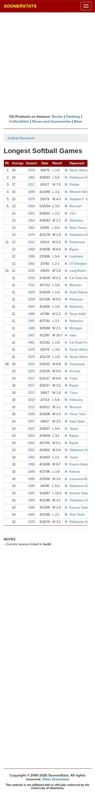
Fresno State (78, 464)
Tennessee (77, 242)
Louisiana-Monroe (81, 479)
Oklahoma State (80, 177)
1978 (31, 349)
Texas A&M (77, 314)
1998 (31, 464)
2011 (31, 285)
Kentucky (76, 400)
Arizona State (79, 493)
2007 (31, 421)
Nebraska (76, 220)
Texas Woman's (80, 170)
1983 (31, 177)
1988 (31, 328)
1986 (31, 500)
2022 (31, 364)
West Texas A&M (81, 228)
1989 (31, 192)
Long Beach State (82, 271)
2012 (31, 407)
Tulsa (73, 378)
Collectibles (19, 121)
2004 (31, 206)
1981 (31, 228)
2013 (31, 242)
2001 (31, 213)
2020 (31, 371)
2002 (31, 443)
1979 (31, 170)
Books (57, 116)
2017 (31, 184)
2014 (31, 400)
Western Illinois (80, 192)
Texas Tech (77, 414)
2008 (31, 249)
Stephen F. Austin (82, 199)
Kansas (74, 471)
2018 (31, 278)
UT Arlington (78, 263)
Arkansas (76, 299)
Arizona (74, 371)
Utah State (77, 514)
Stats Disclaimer (55, 779)
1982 (31, 263)
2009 (31, 292)
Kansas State (79, 507)
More (78, 121)
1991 (31, 321)
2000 (31, 306)
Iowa (72, 335)
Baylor (73, 249)
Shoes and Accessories (51, 121)
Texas (73, 428)
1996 (31, 256)
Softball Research (21, 138)
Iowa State (77, 421)
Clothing (73, 116)
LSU (72, 213)
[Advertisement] (47, 63)
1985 (31, 514)
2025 (31, 271)
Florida (74, 184)
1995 (31, 486)
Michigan (75, 328)
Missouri (75, 206)
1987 (31, 335)
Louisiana (76, 256)
